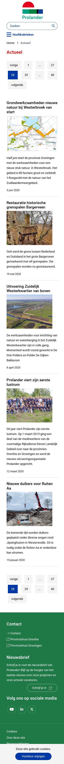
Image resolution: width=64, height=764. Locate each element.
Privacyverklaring (18, 743)
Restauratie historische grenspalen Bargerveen (26, 205)
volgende (18, 85)
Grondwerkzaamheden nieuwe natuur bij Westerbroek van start (32, 107)
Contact (15, 633)
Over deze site (16, 737)
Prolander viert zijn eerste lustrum (28, 382)
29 (26, 75)
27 (52, 65)
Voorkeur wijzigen (33, 756)
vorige (15, 65)
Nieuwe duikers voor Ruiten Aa (30, 486)
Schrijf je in (44, 689)
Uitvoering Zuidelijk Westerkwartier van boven (28, 288)
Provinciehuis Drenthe (24, 639)
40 (52, 75)
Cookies (12, 731)
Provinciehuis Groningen (26, 645)
